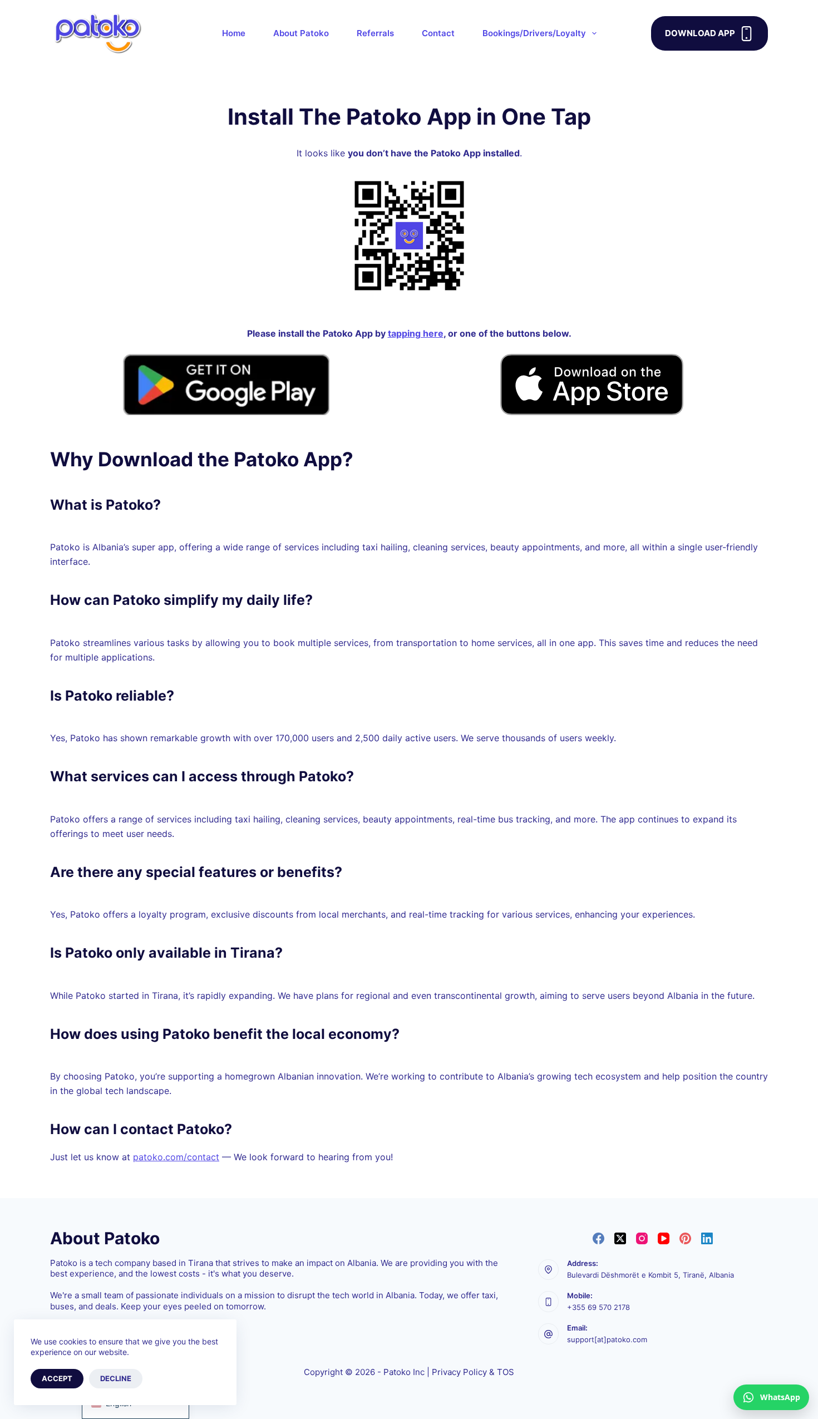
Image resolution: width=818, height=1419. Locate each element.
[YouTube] (663, 1238)
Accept (57, 1378)
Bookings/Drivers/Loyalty (534, 33)
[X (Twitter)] (620, 1238)
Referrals (375, 33)
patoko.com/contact (176, 1156)
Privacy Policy (459, 1372)
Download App (700, 33)
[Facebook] (598, 1238)
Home (233, 33)
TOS (505, 1372)
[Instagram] (642, 1238)
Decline (115, 1378)
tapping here (416, 333)
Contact (438, 33)
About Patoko (301, 33)
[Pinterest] (685, 1238)
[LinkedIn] (707, 1238)
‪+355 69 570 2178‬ (598, 1307)
